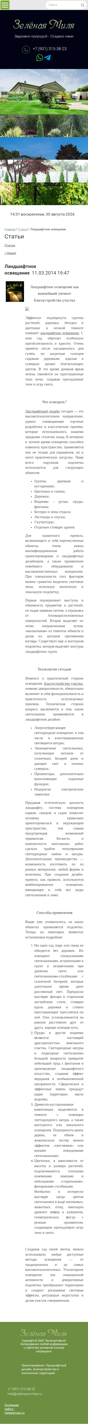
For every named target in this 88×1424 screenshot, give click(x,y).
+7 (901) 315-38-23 (50, 48)
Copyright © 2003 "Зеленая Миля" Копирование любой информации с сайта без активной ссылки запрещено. (44, 1346)
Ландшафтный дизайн (42, 411)
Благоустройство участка (63, 683)
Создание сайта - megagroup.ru (15, 1408)
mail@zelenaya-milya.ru (24, 1394)
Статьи (10, 245)
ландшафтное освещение (59, 332)
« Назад (10, 253)
